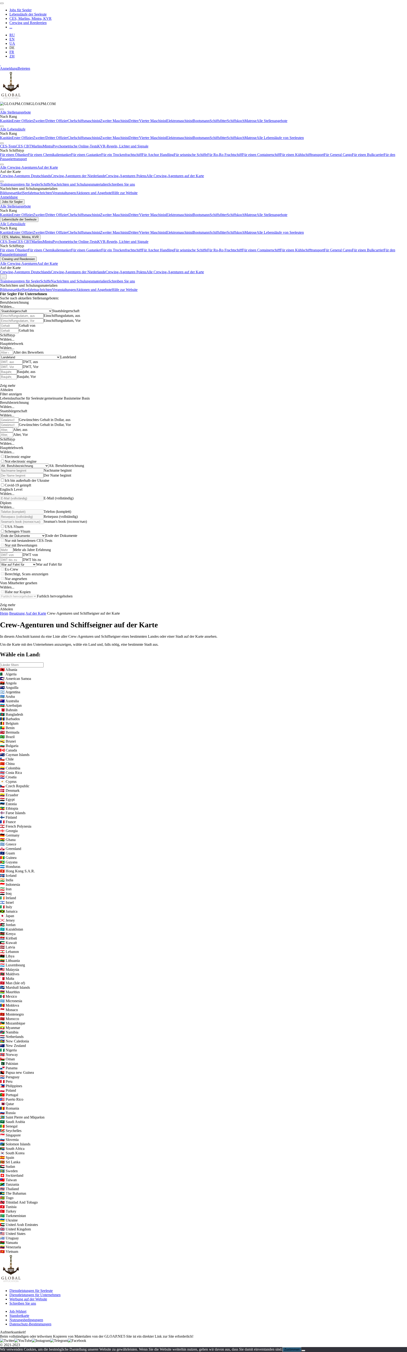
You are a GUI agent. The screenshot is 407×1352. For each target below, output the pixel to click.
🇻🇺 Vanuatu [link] (9, 1243)
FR (11, 52)
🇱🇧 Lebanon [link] (9, 952)
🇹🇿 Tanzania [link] (9, 1184)
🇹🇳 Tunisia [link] (8, 1207)
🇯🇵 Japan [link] (7, 916)
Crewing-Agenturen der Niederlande (78, 176)
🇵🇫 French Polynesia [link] (15, 826)
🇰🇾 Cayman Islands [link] (14, 755)
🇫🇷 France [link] (8, 822)
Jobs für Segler (20, 10)
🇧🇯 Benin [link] (7, 728)
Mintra (48, 146)
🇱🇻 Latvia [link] (7, 947)
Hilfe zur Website (125, 193)
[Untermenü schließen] (2, 109)
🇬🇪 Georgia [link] (9, 831)
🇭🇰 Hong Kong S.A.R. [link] (17, 871)
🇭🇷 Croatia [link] (8, 777)
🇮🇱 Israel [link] (7, 902)
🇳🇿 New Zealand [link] (13, 1046)
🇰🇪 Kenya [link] (8, 934)
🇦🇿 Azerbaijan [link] (11, 705)
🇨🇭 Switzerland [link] (11, 1175)
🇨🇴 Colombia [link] (10, 768)
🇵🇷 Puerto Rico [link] (11, 1099)
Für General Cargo (338, 155)
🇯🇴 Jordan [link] (8, 925)
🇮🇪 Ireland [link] (8, 898)
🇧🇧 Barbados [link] (10, 719)
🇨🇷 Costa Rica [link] (11, 773)
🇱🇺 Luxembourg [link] (12, 965)
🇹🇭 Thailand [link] (9, 1189)
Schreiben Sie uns (121, 184)
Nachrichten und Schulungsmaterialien (79, 184)
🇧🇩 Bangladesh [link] (11, 714)
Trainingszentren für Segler (20, 184)
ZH (12, 56)
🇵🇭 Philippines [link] (11, 1086)
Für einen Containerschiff (261, 155)
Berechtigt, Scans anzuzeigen (26, 574)
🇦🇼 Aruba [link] (7, 696)
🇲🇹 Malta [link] (7, 978)
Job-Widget (17, 1311)
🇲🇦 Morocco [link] (9, 1019)
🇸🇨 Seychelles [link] (10, 1131)
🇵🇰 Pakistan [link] (9, 1064)
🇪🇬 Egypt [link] (7, 799)
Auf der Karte (47, 167)
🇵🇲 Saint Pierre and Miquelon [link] (22, 1117)
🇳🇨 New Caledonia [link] (14, 1041)
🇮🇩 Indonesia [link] (10, 884)
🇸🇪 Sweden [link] (9, 1171)
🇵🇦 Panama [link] (8, 1068)
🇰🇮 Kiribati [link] (8, 938)
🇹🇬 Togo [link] (6, 1198)
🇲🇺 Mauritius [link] (10, 992)
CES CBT (23, 146)
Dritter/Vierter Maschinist (147, 121)
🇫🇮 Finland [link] (8, 817)
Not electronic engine (21, 461)
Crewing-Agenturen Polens (126, 176)
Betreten (24, 68)
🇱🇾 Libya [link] (7, 956)
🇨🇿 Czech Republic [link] (14, 786)
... (10, 27)
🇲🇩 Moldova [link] (9, 1005)
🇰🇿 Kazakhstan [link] (11, 929)
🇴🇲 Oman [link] (7, 1059)
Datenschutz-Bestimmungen (30, 1324)
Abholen (6, 390)
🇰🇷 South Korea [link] (12, 1153)
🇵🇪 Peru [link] (6, 1081)
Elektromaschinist (179, 121)
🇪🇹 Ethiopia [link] (9, 808)
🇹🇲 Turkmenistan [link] (13, 1216)
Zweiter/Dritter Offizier (50, 121)
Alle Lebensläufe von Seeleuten (280, 138)
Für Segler (8, 294)
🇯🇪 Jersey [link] (7, 920)
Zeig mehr (7, 386)
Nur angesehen (16, 579)
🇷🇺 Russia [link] (8, 1113)
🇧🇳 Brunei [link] (8, 741)
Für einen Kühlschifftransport (302, 155)
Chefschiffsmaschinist (84, 121)
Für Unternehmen (32, 294)
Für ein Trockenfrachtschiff (121, 155)
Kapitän (6, 121)
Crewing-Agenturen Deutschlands (25, 176)
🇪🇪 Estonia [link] (8, 804)
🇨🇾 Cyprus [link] (8, 782)
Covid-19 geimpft (18, 485)
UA (12, 43)
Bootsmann (201, 121)
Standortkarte (19, 1316)
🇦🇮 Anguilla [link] (9, 688)
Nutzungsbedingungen (26, 1320)
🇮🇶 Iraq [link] (6, 893)
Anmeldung (9, 68)
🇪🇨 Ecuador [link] (9, 795)
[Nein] (303, 1350)
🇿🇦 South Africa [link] (12, 1149)
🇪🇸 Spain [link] (7, 1158)
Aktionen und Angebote (94, 193)
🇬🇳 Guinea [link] (8, 858)
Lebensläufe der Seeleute (28, 14)
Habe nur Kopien (18, 592)
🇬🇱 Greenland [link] (10, 849)
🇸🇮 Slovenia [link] (9, 1140)
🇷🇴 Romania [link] (9, 1108)
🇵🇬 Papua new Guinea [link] (17, 1072)
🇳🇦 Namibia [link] (9, 1032)
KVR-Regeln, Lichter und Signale (122, 146)
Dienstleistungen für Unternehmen (35, 1295)
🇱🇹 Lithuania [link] (10, 961)
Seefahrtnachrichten (37, 193)
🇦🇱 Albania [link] (8, 670)
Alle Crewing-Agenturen (18, 167)
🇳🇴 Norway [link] (9, 1055)
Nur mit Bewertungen (21, 545)
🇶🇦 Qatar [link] (7, 1104)
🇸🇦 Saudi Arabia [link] (12, 1122)
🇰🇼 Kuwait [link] (8, 943)
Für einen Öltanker (14, 155)
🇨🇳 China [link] (7, 764)
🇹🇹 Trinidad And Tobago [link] (19, 1202)
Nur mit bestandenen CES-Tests (28, 541)
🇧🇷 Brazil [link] (7, 737)
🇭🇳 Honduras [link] (10, 867)
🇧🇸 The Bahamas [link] (13, 1193)
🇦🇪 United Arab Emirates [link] (19, 1225)
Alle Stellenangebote (15, 112)
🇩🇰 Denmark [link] (10, 790)
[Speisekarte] (2, 3)
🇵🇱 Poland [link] (8, 1090)
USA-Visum (14, 527)
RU (12, 35)
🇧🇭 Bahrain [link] (8, 710)
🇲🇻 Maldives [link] (9, 974)
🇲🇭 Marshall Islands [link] (15, 987)
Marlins (37, 146)
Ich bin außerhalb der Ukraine (27, 480)
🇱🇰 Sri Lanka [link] (10, 1162)
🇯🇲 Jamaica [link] (8, 911)
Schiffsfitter (218, 121)
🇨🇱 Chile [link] (7, 759)
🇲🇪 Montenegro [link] (12, 1014)
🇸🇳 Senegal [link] (8, 1126)
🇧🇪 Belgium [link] (9, 723)
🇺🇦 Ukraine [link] (9, 1220)
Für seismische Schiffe (190, 155)
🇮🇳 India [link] (6, 880)
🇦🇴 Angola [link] (8, 683)
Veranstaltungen (64, 193)
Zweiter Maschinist (114, 121)
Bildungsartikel (11, 193)
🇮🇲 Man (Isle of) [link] (12, 983)
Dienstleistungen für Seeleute (31, 1291)
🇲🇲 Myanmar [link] (10, 1028)
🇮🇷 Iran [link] (6, 889)
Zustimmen (292, 1349)
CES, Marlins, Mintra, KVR (30, 18)
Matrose (250, 121)
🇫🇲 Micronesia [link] (11, 1001)
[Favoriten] (0, 64)
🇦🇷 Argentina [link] (10, 692)
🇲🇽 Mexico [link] (8, 996)
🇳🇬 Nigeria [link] (8, 1050)
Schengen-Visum (17, 531)
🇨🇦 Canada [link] (8, 750)
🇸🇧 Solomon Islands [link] (15, 1144)
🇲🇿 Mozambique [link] (12, 1023)
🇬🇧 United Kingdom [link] (15, 1229)
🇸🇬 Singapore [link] (10, 1135)
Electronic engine (18, 457)
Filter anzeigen (11, 394)
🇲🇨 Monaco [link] (9, 1010)
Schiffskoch (235, 121)
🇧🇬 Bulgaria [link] (9, 746)
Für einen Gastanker (86, 155)
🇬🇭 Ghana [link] (8, 840)
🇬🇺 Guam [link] (7, 853)
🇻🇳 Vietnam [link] (9, 1252)
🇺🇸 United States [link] (12, 1234)
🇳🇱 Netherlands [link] (12, 1037)
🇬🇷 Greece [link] (8, 844)
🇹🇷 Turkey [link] (8, 1211)
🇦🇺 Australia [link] (9, 701)
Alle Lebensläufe (12, 129)
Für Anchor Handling (158, 155)
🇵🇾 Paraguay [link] (10, 1077)
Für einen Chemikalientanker (49, 155)
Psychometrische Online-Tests (75, 146)
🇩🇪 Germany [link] (10, 835)
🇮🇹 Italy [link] (6, 907)
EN (12, 39)
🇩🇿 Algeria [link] (8, 674)
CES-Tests (8, 146)
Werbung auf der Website (28, 1299)
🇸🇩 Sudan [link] (7, 1166)
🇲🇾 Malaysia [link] (9, 970)
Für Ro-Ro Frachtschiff (224, 155)
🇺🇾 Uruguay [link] (9, 1238)
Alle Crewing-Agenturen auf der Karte (175, 176)
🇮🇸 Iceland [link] (8, 876)
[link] (28, 104)
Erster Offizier (22, 121)
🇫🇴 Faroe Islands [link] (12, 813)
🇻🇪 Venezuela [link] (10, 1247)
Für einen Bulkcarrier (368, 155)
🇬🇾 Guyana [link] (8, 862)
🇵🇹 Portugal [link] (9, 1095)
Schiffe (45, 184)
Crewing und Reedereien (28, 23)
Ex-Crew (11, 569)
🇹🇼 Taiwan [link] (8, 1180)
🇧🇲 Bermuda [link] (9, 732)
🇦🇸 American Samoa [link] (15, 679)
